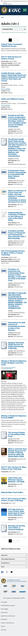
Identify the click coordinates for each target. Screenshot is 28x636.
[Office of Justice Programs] (4, 10)
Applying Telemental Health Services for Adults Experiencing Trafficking (16, 345)
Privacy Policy (4, 612)
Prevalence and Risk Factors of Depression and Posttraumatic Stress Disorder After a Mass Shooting (17, 234)
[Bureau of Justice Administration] (5, 587)
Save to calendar (5, 89)
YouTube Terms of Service (9, 367)
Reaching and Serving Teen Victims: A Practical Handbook (16, 528)
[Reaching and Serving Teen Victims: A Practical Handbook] (4, 531)
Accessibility (4, 602)
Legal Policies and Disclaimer (8, 616)
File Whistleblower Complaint (8, 605)
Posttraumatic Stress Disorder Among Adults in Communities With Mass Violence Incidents (17, 174)
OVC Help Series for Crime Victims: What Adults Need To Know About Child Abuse (16, 512)
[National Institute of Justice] (22, 587)
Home (2, 17)
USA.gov (3, 626)
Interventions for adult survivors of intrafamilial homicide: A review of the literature (16, 326)
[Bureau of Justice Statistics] (14, 588)
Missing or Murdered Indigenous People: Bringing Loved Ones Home (13, 363)
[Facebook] (2, 572)
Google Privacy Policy (7, 368)
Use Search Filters (8, 29)
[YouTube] (12, 572)
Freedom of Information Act (7, 623)
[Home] (15, 10)
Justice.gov (3, 629)
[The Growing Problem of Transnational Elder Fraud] (4, 438)
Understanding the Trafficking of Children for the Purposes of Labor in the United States (17, 216)
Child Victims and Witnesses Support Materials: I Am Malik (16, 480)
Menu (25, 10)
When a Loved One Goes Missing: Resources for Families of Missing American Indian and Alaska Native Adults (17, 452)
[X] (7, 572)
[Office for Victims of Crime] (14, 593)
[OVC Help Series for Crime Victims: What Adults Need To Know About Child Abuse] (4, 512)
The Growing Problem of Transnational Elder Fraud (16, 434)
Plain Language (4, 609)
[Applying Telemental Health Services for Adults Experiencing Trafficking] (4, 348)
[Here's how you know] (14, 2)
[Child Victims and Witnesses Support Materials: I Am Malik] (4, 481)
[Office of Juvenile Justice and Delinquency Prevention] (5, 593)
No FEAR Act (4, 619)
